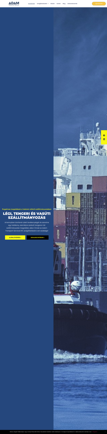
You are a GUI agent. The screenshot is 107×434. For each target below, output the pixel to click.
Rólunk (53, 3)
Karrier (59, 3)
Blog (64, 3)
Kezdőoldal (31, 3)
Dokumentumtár (72, 3)
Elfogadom (94, 431)
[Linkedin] (104, 139)
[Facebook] (104, 135)
